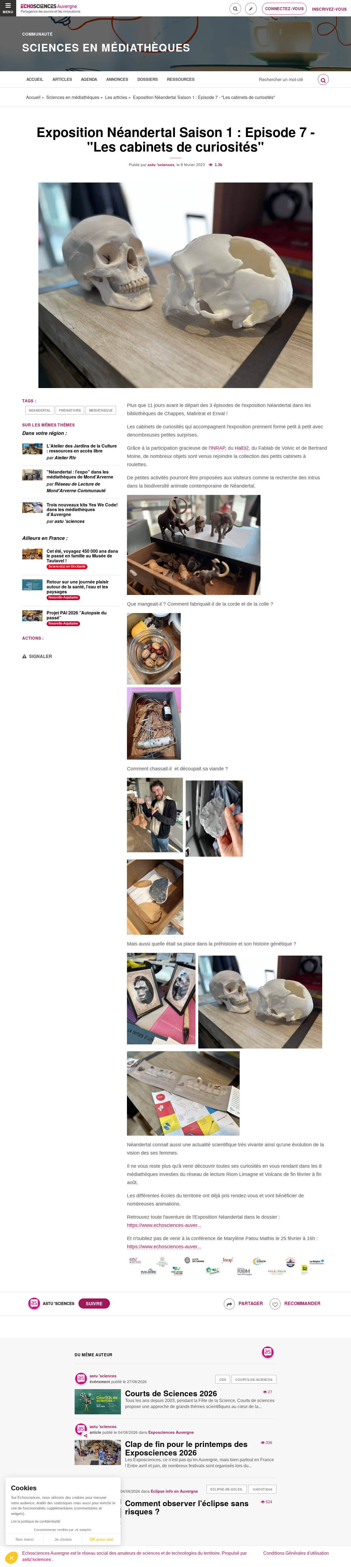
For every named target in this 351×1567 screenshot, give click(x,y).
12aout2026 (262, 1489)
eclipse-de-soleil (226, 1489)
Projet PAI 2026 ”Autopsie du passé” (77, 615)
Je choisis (63, 1539)
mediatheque (101, 410)
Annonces (117, 79)
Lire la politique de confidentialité (35, 1521)
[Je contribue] (251, 9)
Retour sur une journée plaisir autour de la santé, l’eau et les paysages (78, 586)
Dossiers (147, 79)
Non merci (24, 1539)
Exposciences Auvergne (171, 1432)
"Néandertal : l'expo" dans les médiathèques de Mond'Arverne (80, 474)
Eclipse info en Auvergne (174, 1491)
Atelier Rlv (65, 457)
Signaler (40, 656)
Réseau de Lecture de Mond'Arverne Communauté (76, 487)
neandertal (40, 410)
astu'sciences (37, 1559)
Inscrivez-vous (329, 9)
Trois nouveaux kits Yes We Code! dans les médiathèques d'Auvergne (82, 509)
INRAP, (219, 448)
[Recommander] (275, 1303)
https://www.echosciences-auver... (164, 1225)
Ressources (181, 79)
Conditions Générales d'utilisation (296, 1553)
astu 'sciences (161, 165)
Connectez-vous (284, 8)
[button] (11, 1557)
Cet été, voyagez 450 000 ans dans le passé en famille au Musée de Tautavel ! (82, 556)
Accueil (34, 79)
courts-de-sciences (253, 1379)
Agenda (89, 79)
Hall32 (242, 448)
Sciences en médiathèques (106, 47)
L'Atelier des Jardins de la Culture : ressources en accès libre (82, 448)
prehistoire (70, 410)
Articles (62, 79)
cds (222, 1379)
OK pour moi (101, 1539)
